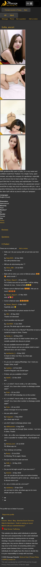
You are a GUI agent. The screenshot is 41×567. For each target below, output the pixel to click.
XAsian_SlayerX (11, 280)
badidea (9, 368)
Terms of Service (19, 564)
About (10, 520)
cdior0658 (9, 324)
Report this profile (8, 514)
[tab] (20, 229)
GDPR (4, 559)
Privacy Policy (34, 557)
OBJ (7, 314)
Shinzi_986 (10, 268)
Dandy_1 (9, 336)
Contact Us (11, 559)
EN (28, 3)
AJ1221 (8, 473)
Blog (14, 520)
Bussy (8, 453)
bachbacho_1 (10, 353)
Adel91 (8, 377)
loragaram (9, 417)
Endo (8, 392)
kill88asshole (10, 426)
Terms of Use (24, 557)
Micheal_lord (10, 444)
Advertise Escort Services (25, 520)
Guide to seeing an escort (24, 523)
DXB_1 (8, 463)
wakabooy (9, 487)
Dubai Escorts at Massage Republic (9, 3)
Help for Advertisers (8, 523)
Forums (4, 520)
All (5, 15)
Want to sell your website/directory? (13, 525)
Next (12, 15)
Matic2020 (9, 258)
